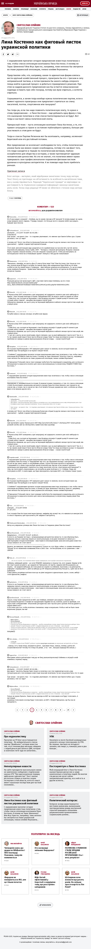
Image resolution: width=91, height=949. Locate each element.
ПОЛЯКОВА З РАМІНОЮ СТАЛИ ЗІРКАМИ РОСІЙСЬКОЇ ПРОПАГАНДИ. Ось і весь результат (76, 853)
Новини (16, 9)
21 (68, 710)
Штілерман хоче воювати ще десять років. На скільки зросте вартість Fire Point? (74, 882)
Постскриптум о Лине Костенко (67, 766)
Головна (8, 9)
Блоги (68, 9)
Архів (84, 9)
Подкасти (76, 9)
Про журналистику (15, 736)
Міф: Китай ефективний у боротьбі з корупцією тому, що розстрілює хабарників (45, 882)
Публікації (24, 9)
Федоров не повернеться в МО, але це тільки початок (15, 879)
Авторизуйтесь (35, 211)
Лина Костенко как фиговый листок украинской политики (21, 802)
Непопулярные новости (17, 766)
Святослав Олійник (29, 25)
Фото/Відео (60, 9)
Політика (15, 198)
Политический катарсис (63, 800)
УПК (51, 736)
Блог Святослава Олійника (22, 15)
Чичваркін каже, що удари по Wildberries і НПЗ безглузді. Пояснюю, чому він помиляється (14, 853)
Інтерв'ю (42, 9)
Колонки (34, 9)
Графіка (50, 9)
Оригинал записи (16, 171)
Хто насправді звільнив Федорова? (44, 849)
